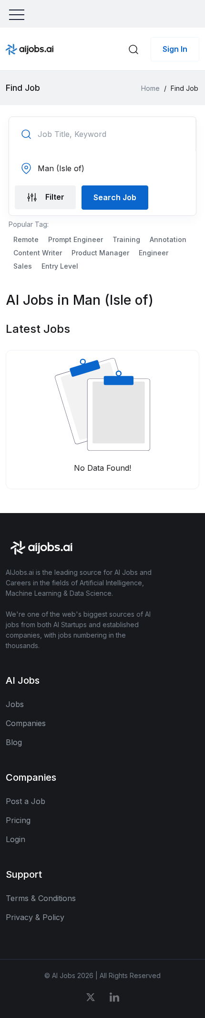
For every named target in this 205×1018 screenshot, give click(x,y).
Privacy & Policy (35, 917)
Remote (26, 239)
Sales (22, 266)
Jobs (15, 704)
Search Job (114, 197)
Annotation (168, 239)
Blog (14, 742)
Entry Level (59, 266)
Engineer (153, 253)
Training (126, 239)
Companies (26, 723)
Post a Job (25, 801)
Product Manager (100, 253)
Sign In (175, 49)
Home (150, 88)
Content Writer (37, 253)
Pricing (18, 820)
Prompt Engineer (75, 239)
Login (15, 839)
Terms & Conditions (41, 898)
